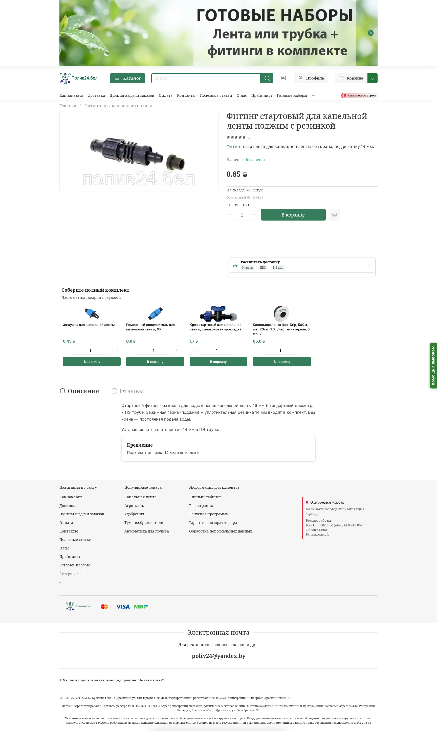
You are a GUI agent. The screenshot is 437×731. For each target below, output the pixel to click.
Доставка (96, 95)
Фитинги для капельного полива (118, 106)
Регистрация (201, 505)
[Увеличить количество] (254, 214)
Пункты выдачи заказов (132, 95)
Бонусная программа (208, 513)
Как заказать (71, 95)
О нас (242, 95)
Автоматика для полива (146, 531)
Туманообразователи (143, 522)
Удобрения (134, 513)
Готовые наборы (292, 95)
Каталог (132, 78)
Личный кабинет (205, 497)
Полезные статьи (216, 95)
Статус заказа (71, 573)
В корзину (92, 362)
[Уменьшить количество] (230, 214)
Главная (67, 106)
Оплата (165, 95)
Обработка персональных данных (220, 531)
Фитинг (234, 146)
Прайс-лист (261, 95)
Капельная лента (140, 497)
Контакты (186, 95)
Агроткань (134, 505)
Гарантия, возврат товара (213, 522)
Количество (238, 205)
